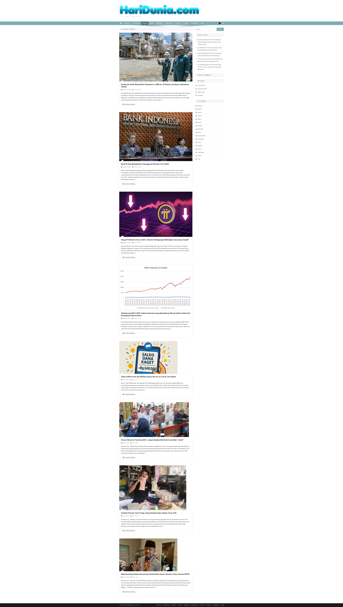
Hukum (199, 122)
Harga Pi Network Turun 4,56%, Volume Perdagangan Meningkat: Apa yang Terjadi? (155, 240)
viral (198, 159)
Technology (194, 23)
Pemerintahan (201, 135)
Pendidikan (200, 139)
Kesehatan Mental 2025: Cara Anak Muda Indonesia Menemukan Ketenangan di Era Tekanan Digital (209, 42)
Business (126, 23)
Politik (199, 142)
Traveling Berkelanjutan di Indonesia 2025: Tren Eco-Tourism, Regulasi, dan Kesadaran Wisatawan (209, 67)
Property (185, 23)
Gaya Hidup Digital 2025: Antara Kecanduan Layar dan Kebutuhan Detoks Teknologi (209, 54)
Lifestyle (199, 125)
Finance (145, 23)
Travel (202, 23)
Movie (199, 132)
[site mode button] (219, 23)
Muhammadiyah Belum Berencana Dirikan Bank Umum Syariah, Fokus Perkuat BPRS (155, 574)
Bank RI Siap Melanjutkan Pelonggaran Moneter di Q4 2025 (145, 164)
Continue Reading (130, 104)
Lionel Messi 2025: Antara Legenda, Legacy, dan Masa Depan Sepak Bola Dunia (209, 49)
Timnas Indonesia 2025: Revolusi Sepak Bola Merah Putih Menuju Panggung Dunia (210, 60)
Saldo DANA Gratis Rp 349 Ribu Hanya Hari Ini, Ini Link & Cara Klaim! (148, 377)
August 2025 (201, 92)
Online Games (169, 23)
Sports (199, 149)
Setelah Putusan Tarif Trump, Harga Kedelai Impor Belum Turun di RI (148, 513)
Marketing (159, 23)
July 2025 (200, 95)
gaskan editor (138, 89)
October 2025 (201, 85)
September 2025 (202, 89)
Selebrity (199, 145)
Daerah (199, 109)
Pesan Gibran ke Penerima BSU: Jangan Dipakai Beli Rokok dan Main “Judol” (152, 440)
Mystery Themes (135, 605)
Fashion (199, 112)
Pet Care (178, 23)
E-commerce (136, 23)
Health (151, 23)
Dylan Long (135, 379)
